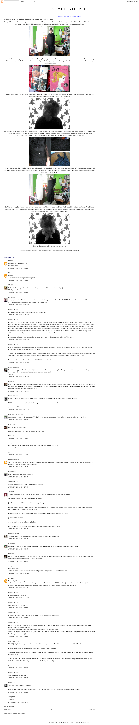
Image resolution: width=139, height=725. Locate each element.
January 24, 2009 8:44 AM (18, 549)
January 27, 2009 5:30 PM (18, 692)
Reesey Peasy (12, 459)
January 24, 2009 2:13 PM (18, 608)
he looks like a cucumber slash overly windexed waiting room (28, 19)
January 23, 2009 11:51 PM (18, 410)
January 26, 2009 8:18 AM (18, 678)
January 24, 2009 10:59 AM (18, 573)
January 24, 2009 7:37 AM (18, 487)
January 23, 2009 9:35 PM (18, 280)
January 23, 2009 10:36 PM (19, 377)
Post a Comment (9, 706)
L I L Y (10, 424)
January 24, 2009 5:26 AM (18, 455)
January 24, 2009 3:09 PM (18, 618)
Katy (9, 553)
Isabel (10, 543)
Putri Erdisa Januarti (14, 414)
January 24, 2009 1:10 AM (18, 420)
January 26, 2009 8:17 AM (18, 668)
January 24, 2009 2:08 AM (18, 438)
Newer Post (7, 709)
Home (50, 709)
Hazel (10, 297)
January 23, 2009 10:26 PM (19, 362)
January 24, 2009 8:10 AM (18, 529)
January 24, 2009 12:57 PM (19, 598)
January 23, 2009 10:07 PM (19, 339)
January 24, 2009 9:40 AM (18, 561)
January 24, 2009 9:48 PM (18, 636)
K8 (9, 260)
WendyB (10, 285)
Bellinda (10, 381)
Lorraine (10, 471)
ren (9, 578)
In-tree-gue (11, 367)
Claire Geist (11, 396)
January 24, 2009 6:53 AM (18, 477)
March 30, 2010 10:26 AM (18, 702)
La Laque (18, 22)
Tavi (9, 491)
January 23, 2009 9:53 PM (18, 292)
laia (40, 250)
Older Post (92, 709)
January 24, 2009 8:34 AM (18, 539)
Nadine (10, 682)
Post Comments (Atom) (19, 713)
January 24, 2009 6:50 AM (18, 467)
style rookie (69, 9)
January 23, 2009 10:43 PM (19, 391)
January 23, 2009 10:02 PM (19, 305)
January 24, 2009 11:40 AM (18, 588)
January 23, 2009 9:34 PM (18, 268)
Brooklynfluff (12, 533)
